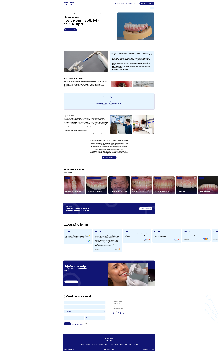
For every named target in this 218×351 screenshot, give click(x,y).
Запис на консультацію (70, 29)
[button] (153, 170)
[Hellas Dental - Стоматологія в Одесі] (69, 3)
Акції (96, 8)
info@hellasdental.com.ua (118, 308)
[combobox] (66, 307)
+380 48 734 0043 (117, 303)
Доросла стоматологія (69, 8)
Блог (130, 344)
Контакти (117, 8)
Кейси (111, 8)
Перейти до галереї (68, 172)
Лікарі (106, 8)
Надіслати (67, 323)
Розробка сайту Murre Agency (148, 349)
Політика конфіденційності (78, 324)
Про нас (101, 8)
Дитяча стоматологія (83, 8)
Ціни (92, 8)
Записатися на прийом (146, 3)
